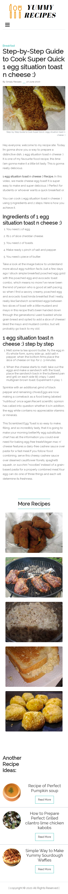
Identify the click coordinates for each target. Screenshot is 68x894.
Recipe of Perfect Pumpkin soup (44, 788)
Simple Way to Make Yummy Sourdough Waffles (45, 855)
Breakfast (9, 45)
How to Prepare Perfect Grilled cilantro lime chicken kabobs (44, 820)
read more (44, 799)
